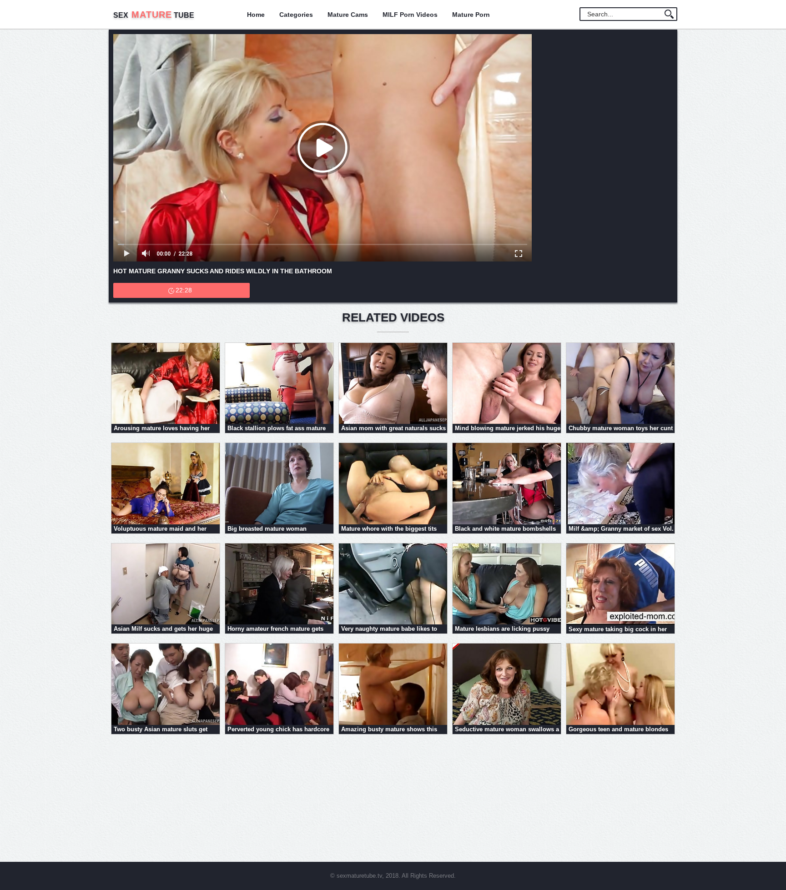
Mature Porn (471, 14)
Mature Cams (348, 14)
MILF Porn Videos (410, 14)
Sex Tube (153, 15)
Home (256, 14)
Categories (296, 14)
